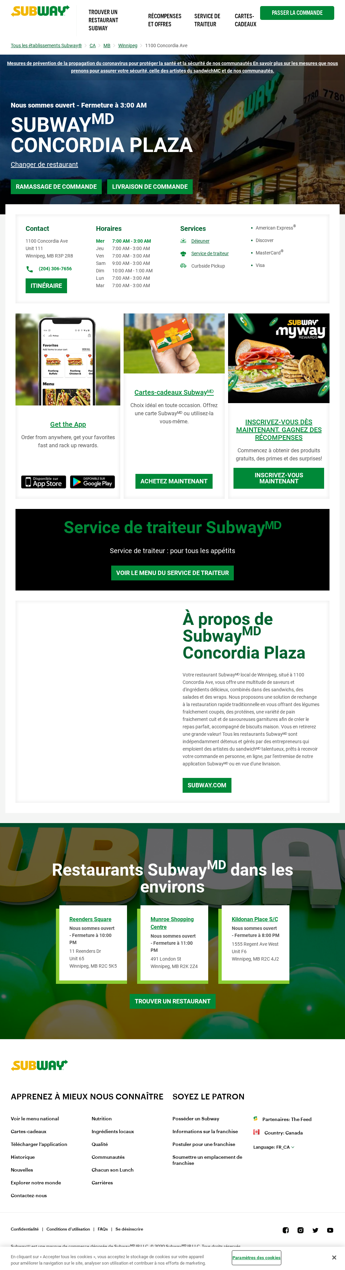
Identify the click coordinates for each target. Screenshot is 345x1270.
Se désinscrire (129, 1229)
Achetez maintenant (174, 481)
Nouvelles (22, 1170)
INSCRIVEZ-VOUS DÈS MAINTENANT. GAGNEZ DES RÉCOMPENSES (279, 430)
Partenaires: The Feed (287, 1119)
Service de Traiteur (207, 20)
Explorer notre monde (36, 1183)
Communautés (108, 1157)
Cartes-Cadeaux (245, 20)
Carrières (102, 1183)
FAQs (103, 1229)
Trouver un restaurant (173, 1001)
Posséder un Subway (195, 1119)
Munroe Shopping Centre (172, 923)
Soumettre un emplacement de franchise (207, 1160)
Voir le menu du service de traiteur (172, 572)
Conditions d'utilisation (68, 1229)
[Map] (91, 702)
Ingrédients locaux (113, 1131)
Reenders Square (90, 919)
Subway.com (207, 785)
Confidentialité (25, 1229)
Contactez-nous (29, 1195)
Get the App (68, 424)
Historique (23, 1157)
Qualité (100, 1144)
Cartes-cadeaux (28, 1131)
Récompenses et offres (165, 20)
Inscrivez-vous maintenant (279, 478)
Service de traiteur (210, 253)
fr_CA (271, 1147)
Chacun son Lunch (113, 1170)
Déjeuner (200, 241)
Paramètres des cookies (256, 1257)
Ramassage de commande (56, 186)
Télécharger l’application (39, 1144)
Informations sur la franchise (205, 1131)
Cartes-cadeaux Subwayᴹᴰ (174, 392)
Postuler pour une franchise (203, 1144)
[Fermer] (334, 1257)
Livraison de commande (150, 186)
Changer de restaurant (44, 164)
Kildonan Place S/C (255, 919)
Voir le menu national (35, 1119)
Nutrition (102, 1119)
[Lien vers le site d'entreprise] (39, 1087)
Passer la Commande (297, 13)
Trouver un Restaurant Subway (103, 20)
